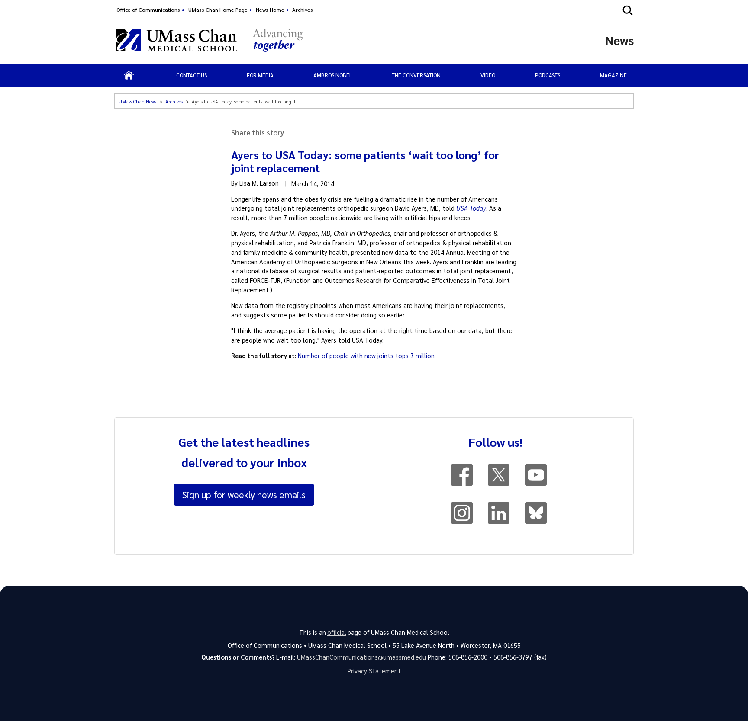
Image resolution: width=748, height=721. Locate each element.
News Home (270, 9)
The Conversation (416, 75)
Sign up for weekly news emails (244, 494)
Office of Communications (148, 9)
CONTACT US (191, 75)
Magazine (613, 75)
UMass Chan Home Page (218, 9)
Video (487, 75)
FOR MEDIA (260, 75)
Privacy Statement (374, 671)
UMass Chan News (137, 101)
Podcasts (547, 75)
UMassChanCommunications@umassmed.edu (361, 657)
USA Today (471, 208)
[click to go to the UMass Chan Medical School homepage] (176, 40)
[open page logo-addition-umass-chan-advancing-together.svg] (278, 40)
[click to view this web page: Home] (128, 75)
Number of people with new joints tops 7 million (367, 355)
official (336, 632)
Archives (302, 9)
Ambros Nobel (332, 75)
